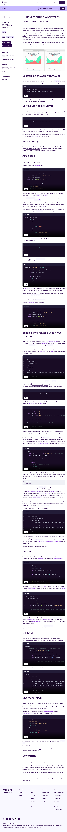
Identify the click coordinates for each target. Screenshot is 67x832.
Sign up (62, 3)
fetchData (4, 74)
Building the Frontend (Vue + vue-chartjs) (8, 67)
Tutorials (33, 795)
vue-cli (49, 44)
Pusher (24, 35)
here (44, 101)
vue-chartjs (28, 44)
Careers (44, 804)
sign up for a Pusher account (33, 148)
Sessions (33, 804)
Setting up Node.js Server (8, 59)
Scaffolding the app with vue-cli (8, 55)
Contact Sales (45, 792)
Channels (21, 792)
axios (24, 386)
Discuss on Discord (6, 46)
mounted (48, 556)
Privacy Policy (57, 798)
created (49, 638)
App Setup (4, 64)
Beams (20, 795)
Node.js (44, 42)
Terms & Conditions (59, 792)
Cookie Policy (57, 795)
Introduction (5, 52)
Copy (26, 95)
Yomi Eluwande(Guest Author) (7, 18)
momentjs (40, 384)
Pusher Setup (5, 62)
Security (56, 806)
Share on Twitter (6, 42)
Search (62, 8)
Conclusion (4, 79)
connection (47, 538)
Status (32, 798)
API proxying (55, 703)
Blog (43, 801)
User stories (45, 795)
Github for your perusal (33, 750)
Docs (32, 792)
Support (33, 801)
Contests (56, 801)
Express (49, 42)
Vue (23, 44)
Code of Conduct (58, 809)
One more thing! (6, 76)
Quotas (56, 804)
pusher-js (46, 384)
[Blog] (4, 8)
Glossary (33, 806)
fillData (3, 71)
